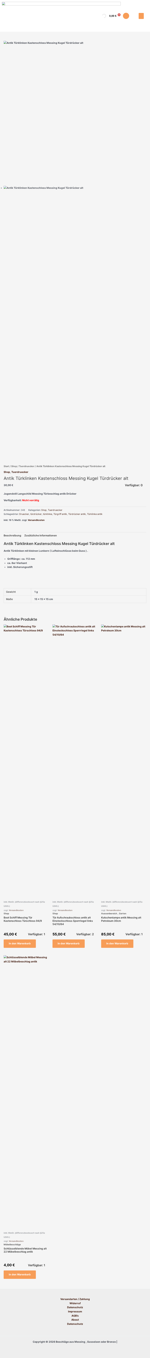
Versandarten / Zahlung (75, 1299)
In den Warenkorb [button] (20, 943)
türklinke (47, 514)
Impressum (75, 1311)
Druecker (24, 514)
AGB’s (75, 1315)
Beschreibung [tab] (12, 535)
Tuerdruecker (26, 466)
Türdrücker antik (77, 514)
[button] (141, 16)
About (75, 1319)
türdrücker (36, 514)
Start (6, 466)
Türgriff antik (60, 514)
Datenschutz (75, 1307)
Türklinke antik (94, 514)
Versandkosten (36, 520)
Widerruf (75, 1303)
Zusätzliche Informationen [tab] (40, 535)
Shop (14, 466)
